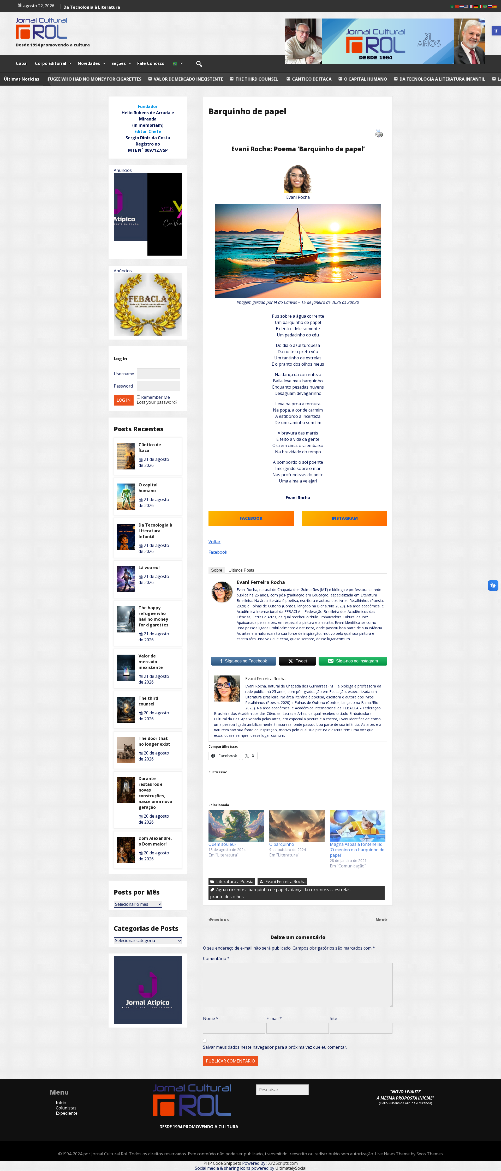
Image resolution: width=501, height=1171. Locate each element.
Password (123, 386)
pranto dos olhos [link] (227, 897)
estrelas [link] (342, 889)
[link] (496, 30)
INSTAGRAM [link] (345, 518)
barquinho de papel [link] (267, 889)
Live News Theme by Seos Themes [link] (409, 1154)
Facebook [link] (217, 552)
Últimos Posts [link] (241, 570)
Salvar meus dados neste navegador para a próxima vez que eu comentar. (275, 1047)
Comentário (216, 958)
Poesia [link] (246, 881)
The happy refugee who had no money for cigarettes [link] (153, 616)
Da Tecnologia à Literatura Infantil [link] (358, 79)
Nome (210, 1018)
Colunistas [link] (66, 1108)
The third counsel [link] (172, 79)
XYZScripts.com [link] (283, 1163)
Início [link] (61, 1103)
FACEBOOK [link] (251, 518)
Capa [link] (21, 63)
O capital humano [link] (281, 79)
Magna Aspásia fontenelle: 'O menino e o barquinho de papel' (357, 849)
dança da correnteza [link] (311, 889)
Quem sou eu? (222, 844)
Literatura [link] (226, 881)
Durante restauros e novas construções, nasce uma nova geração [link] (155, 793)
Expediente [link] (66, 1113)
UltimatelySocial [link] (290, 1168)
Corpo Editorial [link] (50, 63)
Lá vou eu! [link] (425, 79)
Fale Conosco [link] (150, 63)
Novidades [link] (89, 63)
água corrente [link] (230, 889)
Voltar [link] (214, 542)
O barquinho (281, 844)
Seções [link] (118, 63)
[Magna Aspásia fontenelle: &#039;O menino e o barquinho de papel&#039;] (357, 826)
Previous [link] (219, 919)
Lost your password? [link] (157, 402)
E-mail (274, 1018)
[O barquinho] (297, 826)
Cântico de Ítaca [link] (80, 8)
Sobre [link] (216, 570)
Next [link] (381, 919)
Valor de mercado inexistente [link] (104, 79)
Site (333, 1018)
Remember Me (155, 397)
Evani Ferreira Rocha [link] (261, 582)
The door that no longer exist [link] (154, 741)
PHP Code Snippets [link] (222, 1163)
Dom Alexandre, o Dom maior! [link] (155, 841)
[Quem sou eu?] (236, 826)
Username (124, 374)
